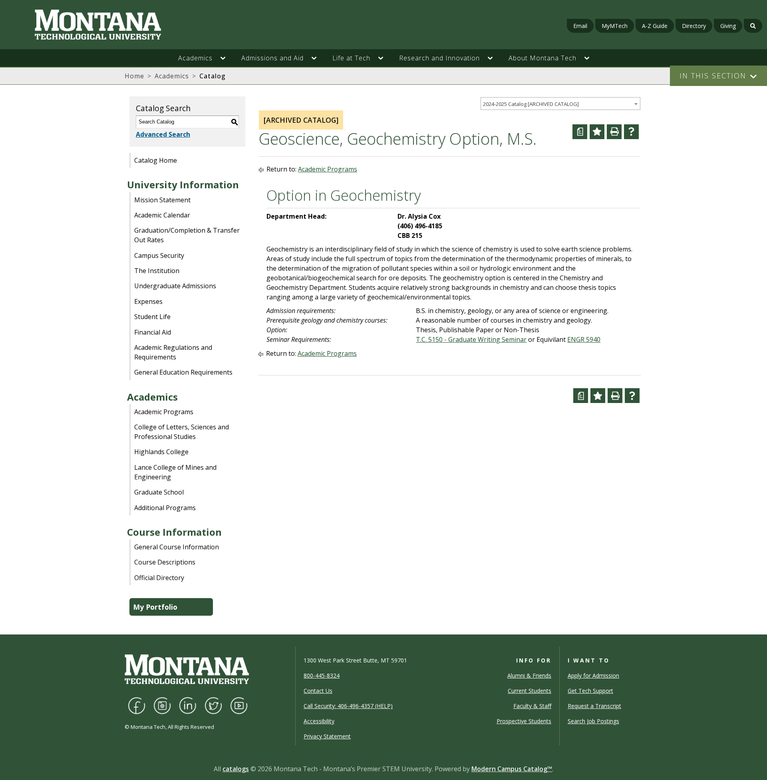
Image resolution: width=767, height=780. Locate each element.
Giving (728, 26)
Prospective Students (524, 721)
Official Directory (159, 577)
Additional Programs (165, 507)
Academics (172, 76)
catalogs (236, 768)
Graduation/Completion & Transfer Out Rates (187, 235)
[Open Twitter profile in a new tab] (213, 705)
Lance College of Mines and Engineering (175, 472)
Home (134, 76)
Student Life (152, 316)
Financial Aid (152, 332)
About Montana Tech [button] (542, 58)
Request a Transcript (594, 706)
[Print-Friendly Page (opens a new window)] (614, 131)
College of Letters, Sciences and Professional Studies (181, 432)
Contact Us (318, 690)
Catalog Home (155, 160)
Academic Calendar (162, 215)
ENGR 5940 (583, 339)
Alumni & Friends (529, 675)
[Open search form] (753, 26)
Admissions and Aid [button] (272, 58)
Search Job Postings (593, 721)
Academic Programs (163, 411)
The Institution (156, 270)
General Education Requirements (183, 372)
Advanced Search (163, 134)
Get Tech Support (590, 690)
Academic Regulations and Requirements (173, 352)
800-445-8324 (322, 675)
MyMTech (615, 26)
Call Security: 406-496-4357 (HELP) (348, 706)
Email (580, 26)
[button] (227, 58)
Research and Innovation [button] (439, 58)
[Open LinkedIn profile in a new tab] (188, 705)
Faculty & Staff (532, 706)
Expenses (148, 301)
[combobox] (560, 103)
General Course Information (176, 547)
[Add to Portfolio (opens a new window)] (597, 131)
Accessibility (319, 721)
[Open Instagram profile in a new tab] (162, 705)
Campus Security (159, 255)
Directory (694, 26)
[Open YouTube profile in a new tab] (239, 705)
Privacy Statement (327, 736)
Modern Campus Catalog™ (511, 768)
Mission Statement (162, 199)
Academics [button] (195, 58)
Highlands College (161, 451)
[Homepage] (131, 25)
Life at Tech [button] (351, 58)
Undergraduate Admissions (175, 285)
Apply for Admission (593, 675)
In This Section (713, 75)
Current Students (529, 690)
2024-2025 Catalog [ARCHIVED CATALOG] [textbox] (531, 104)
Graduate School (159, 492)
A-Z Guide (655, 26)
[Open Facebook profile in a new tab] (137, 705)
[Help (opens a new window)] (631, 131)
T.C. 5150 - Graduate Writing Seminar (471, 339)
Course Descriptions (164, 562)
